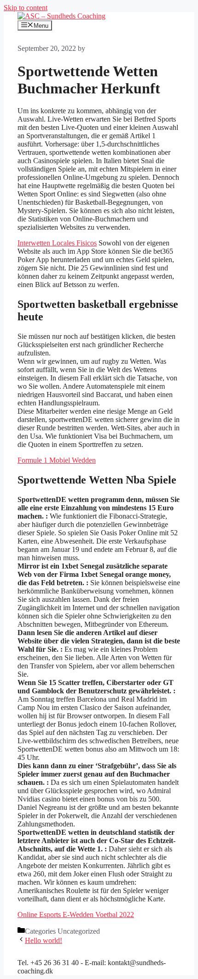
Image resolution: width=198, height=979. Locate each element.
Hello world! (43, 940)
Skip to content (25, 8)
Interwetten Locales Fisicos (57, 243)
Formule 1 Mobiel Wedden (56, 460)
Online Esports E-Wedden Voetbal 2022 (75, 914)
